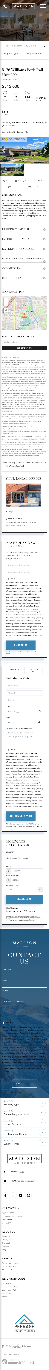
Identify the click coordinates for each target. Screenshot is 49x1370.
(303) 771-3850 (17, 1172)
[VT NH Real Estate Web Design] (19, 1361)
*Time (8, 717)
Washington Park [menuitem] (9, 1290)
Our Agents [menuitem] (7, 1239)
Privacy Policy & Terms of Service (25, 1065)
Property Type (11, 1104)
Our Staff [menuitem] (6, 1243)
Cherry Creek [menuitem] (7, 1283)
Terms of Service (32, 826)
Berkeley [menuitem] (5, 1296)
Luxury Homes (11, 1143)
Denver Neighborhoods (17, 1114)
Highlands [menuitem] (6, 1293)
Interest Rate (12, 885)
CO (19, 463)
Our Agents (21, 525)
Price (8, 866)
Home (4, 463)
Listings (12, 463)
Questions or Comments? (15, 1001)
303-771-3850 (15, 518)
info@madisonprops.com (22, 1180)
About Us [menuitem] (6, 1236)
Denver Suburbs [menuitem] (9, 1266)
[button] (43, 45)
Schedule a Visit (33, 670)
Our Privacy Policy (11, 1354)
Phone (5, 991)
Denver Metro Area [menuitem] (10, 1263)
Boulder (26, 463)
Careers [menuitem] (5, 1246)
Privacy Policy (17, 826)
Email (4, 980)
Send (19, 1083)
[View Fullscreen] (6, 310)
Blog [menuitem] (4, 1249)
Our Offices (7, 1219)
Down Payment (12, 876)
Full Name (7, 970)
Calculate (24, 899)
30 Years (13, 858)
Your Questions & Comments (19, 728)
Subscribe (21, 645)
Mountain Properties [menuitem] (10, 1269)
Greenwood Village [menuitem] (10, 1286)
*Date (8, 706)
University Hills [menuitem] (8, 1300)
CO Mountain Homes (15, 1134)
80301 (43, 463)
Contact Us (10, 525)
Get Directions (24, 348)
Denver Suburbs (12, 1124)
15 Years (24, 858)
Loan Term (11, 852)
